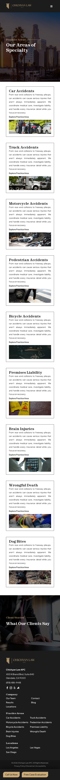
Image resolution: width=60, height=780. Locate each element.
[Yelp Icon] (14, 688)
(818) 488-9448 (13, 682)
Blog (33, 702)
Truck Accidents (23, 147)
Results (10, 702)
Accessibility (41, 766)
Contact (35, 698)
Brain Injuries (21, 429)
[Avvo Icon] (18, 688)
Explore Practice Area (19, 116)
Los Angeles (12, 747)
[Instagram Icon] (11, 688)
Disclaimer (30, 766)
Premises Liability (25, 372)
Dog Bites (17, 541)
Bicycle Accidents (25, 316)
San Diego (11, 752)
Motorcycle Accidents (28, 203)
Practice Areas (15, 713)
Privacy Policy (19, 766)
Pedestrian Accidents (28, 260)
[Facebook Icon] (7, 688)
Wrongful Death (23, 485)
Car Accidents (21, 91)
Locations (11, 706)
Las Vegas (35, 747)
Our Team (11, 698)
